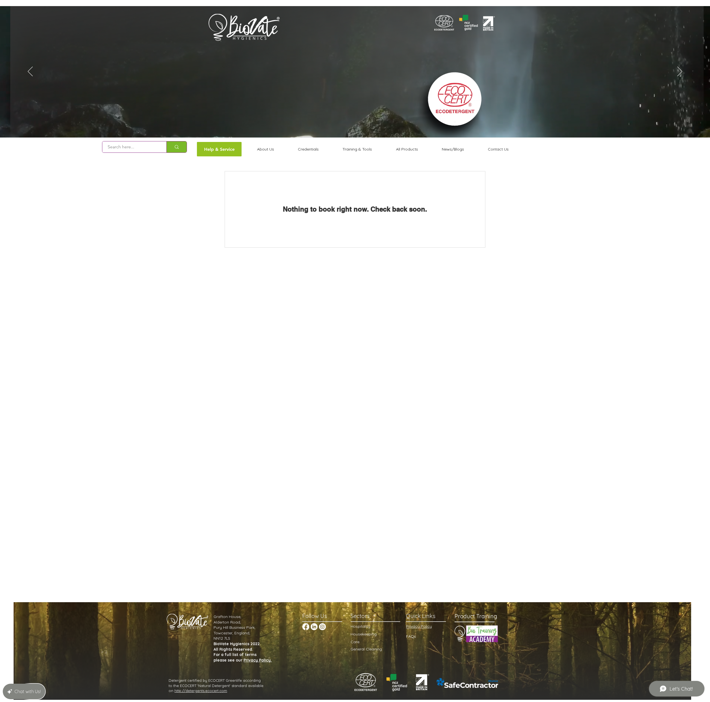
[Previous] (30, 72)
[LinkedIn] (314, 626)
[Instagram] (322, 626)
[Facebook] (305, 626)
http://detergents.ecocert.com (200, 690)
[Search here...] (176, 146)
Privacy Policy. (258, 660)
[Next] (679, 72)
